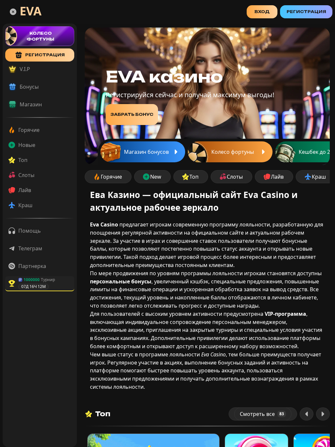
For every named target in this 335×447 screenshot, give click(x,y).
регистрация (45, 54)
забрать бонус (131, 114)
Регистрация (306, 11)
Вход (262, 11)
